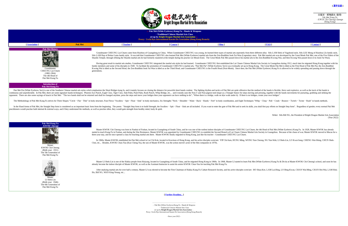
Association (32, 44)
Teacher (126, 44)
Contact (315, 44)
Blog (221, 44)
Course (174, 44)
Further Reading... (174, 194)
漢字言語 (337, 6)
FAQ (268, 44)
